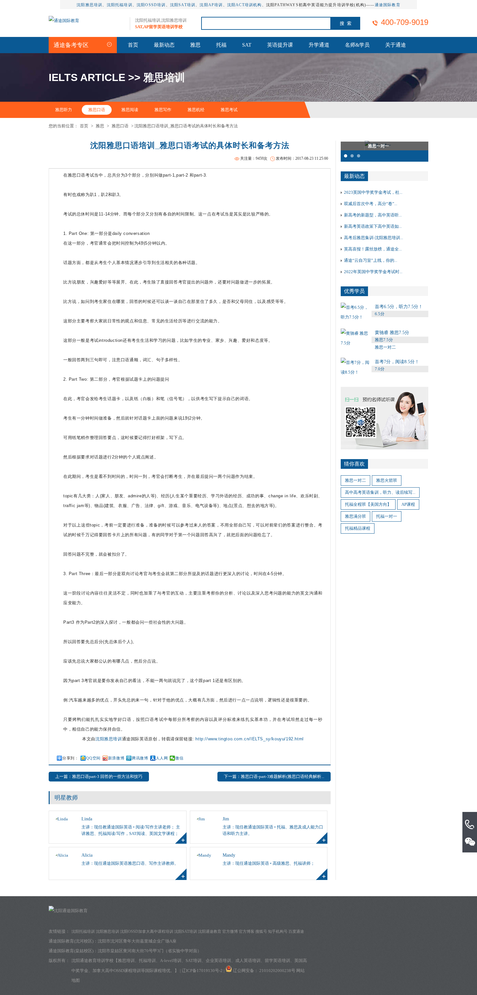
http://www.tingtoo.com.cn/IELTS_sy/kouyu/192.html (249, 738)
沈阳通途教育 (209, 931)
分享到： (70, 758)
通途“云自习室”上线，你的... (370, 260)
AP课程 (408, 504)
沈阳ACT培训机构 (244, 5)
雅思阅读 (129, 109)
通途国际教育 (387, 5)
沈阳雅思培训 (89, 5)
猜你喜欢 (354, 464)
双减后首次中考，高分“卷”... (370, 203)
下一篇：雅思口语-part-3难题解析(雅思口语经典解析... (274, 776)
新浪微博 (116, 758)
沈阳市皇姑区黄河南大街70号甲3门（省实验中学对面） (150, 950)
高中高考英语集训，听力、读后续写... (380, 492)
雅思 (195, 45)
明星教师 (66, 797)
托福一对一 (386, 516)
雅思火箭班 (386, 480)
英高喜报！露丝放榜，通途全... (373, 249)
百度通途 (296, 931)
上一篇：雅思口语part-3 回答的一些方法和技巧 (98, 776)
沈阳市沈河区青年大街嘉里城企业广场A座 (137, 941)
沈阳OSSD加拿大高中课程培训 (146, 931)
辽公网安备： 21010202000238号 (264, 970)
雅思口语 (96, 109)
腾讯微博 (140, 758)
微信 (179, 758)
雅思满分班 (355, 516)
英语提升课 (280, 45)
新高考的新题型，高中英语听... (373, 215)
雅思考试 (229, 109)
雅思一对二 (355, 480)
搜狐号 (261, 931)
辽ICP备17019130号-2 (202, 970)
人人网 (162, 758)
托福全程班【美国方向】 (368, 504)
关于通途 (395, 45)
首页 (133, 45)
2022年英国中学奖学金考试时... (373, 271)
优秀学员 (354, 291)
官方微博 (230, 931)
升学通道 (319, 45)
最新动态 (164, 45)
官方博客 (246, 931)
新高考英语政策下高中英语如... (373, 226)
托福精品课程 (357, 528)
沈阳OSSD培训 (151, 5)
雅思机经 (196, 109)
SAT (246, 45)
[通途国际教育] (64, 20)
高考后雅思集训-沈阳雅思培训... (373, 237)
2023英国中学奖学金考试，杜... (373, 192)
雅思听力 (63, 109)
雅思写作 (162, 109)
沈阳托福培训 (119, 5)
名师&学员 (357, 45)
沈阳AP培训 (211, 5)
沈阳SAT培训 (182, 5)
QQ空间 (93, 758)
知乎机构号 (277, 931)
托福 (221, 45)
